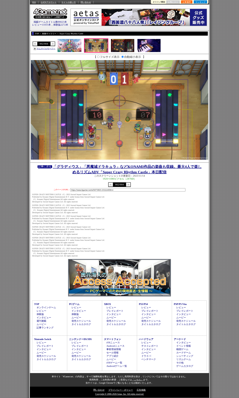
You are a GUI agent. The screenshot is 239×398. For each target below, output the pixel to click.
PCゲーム (74, 304)
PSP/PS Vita (180, 304)
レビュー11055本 (41, 24)
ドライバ (146, 356)
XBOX (107, 304)
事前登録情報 (113, 349)
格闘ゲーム (182, 349)
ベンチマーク (148, 359)
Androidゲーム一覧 (116, 366)
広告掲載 (141, 390)
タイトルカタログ (81, 324)
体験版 (40, 314)
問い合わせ (86, 2)
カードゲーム (183, 352)
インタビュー (44, 317)
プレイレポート (114, 310)
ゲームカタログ (184, 366)
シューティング (184, 356)
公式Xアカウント (49, 2)
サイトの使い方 (68, 2)
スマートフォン (112, 339)
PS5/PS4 (143, 304)
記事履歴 (187, 2)
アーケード (180, 339)
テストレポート (149, 345)
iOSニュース (113, 342)
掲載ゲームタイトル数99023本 (50, 22)
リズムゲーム (183, 359)
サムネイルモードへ (46, 48)
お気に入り (173, 2)
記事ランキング (45, 327)
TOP (36, 304)
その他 (180, 362)
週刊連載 (41, 320)
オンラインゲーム (46, 307)
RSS (34, 2)
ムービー (41, 324)
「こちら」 (137, 379)
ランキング (200, 2)
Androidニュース (115, 345)
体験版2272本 (60, 24)
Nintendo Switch (42, 339)
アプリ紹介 (112, 356)
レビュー (41, 310)
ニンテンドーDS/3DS (80, 339)
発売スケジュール (81, 320)
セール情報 (112, 352)
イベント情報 (183, 345)
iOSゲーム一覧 (114, 362)
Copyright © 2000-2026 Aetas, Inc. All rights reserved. (119, 394)
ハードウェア (146, 339)
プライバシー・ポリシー (120, 390)
